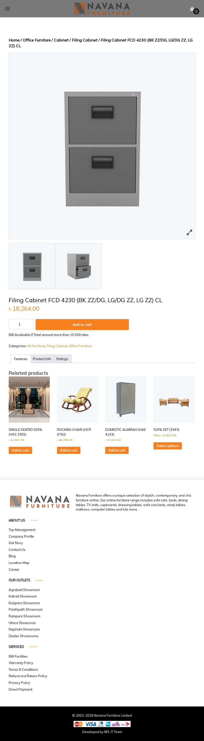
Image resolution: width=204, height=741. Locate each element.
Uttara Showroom (22, 623)
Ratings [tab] (62, 359)
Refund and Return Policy (28, 676)
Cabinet (61, 39)
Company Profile (21, 536)
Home (14, 39)
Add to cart (82, 324)
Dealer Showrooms (24, 636)
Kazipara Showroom (24, 603)
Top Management (22, 530)
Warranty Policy (21, 663)
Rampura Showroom (24, 616)
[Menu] (7, 8)
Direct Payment (20, 689)
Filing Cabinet (85, 39)
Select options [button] (168, 446)
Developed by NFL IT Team (102, 732)
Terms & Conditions (23, 669)
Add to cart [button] (20, 450)
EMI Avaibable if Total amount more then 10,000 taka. (49, 335)
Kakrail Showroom (23, 596)
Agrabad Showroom (24, 590)
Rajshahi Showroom (24, 629)
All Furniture (36, 346)
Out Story (16, 543)
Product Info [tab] (42, 359)
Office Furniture (37, 39)
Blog (12, 556)
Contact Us (17, 550)
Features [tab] (21, 359)
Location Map (19, 563)
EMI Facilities (18, 656)
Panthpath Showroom (26, 609)
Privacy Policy (19, 683)
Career (14, 569)
